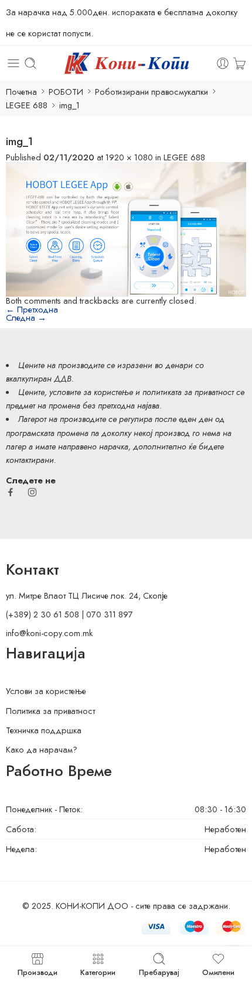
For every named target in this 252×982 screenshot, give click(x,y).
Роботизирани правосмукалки (151, 91)
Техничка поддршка (43, 730)
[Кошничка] (239, 63)
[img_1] (126, 228)
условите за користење (91, 392)
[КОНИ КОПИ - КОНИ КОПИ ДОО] (126, 63)
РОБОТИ (66, 91)
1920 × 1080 (129, 157)
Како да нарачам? (41, 749)
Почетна (21, 91)
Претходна (32, 309)
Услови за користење (46, 691)
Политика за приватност (50, 711)
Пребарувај (159, 971)
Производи (37, 971)
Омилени (218, 971)
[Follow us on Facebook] (10, 492)
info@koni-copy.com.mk (49, 633)
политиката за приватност (188, 392)
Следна (26, 317)
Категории (97, 971)
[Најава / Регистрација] (223, 63)
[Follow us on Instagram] (32, 492)
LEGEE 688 (26, 105)
